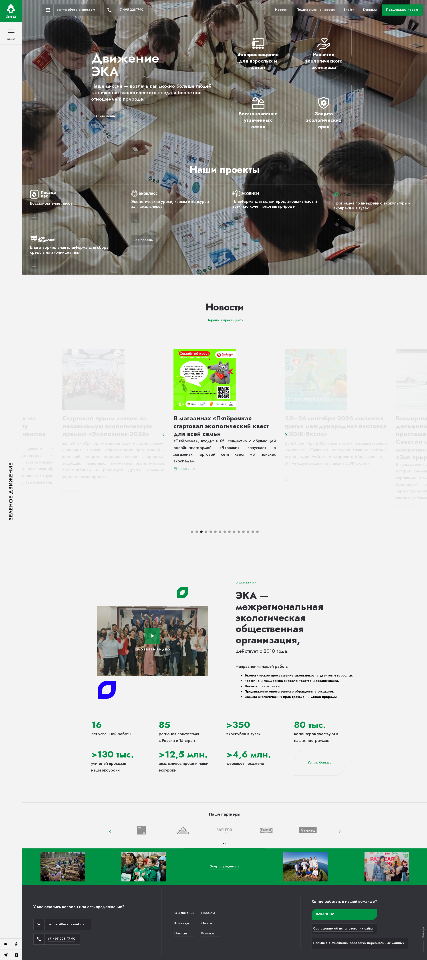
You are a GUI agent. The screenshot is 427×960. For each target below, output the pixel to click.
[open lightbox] (152, 636)
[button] (163, 434)
